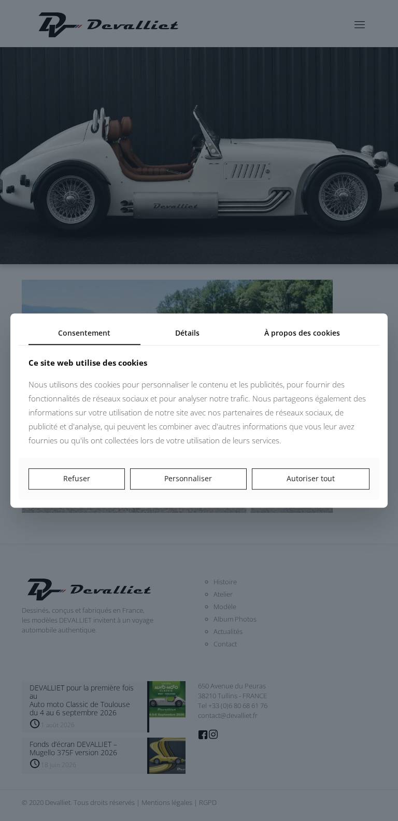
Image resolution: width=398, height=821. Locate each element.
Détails (187, 333)
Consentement (84, 333)
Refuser (76, 479)
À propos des (302, 333)
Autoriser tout (311, 479)
